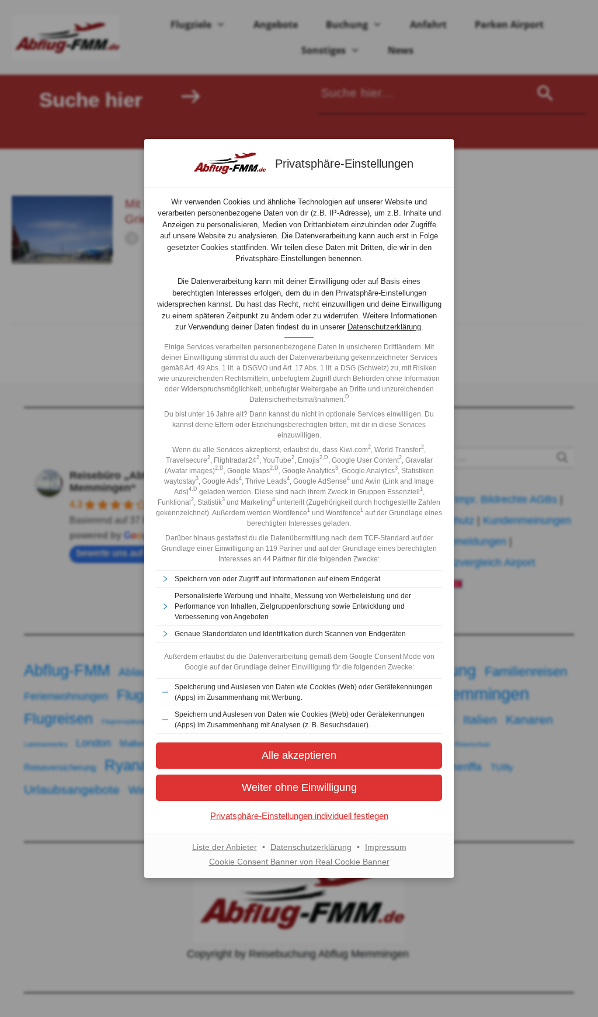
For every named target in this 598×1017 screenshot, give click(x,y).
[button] (299, 755)
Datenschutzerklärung (384, 326)
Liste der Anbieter (224, 847)
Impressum (385, 847)
